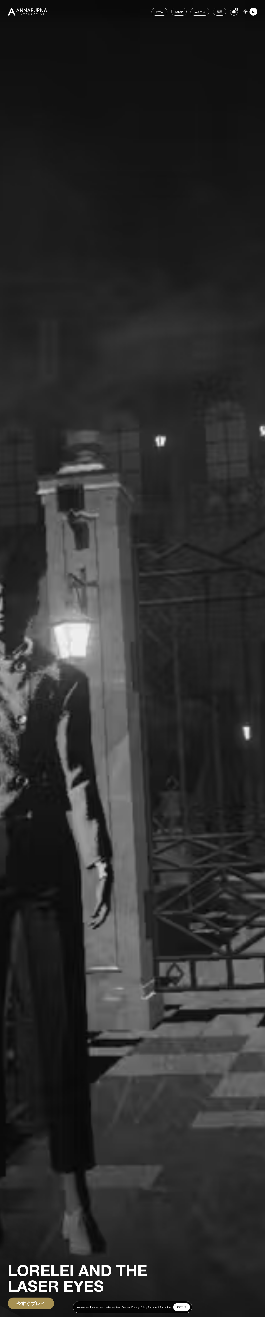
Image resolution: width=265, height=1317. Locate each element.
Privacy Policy (139, 1307)
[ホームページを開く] (28, 12)
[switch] (249, 12)
